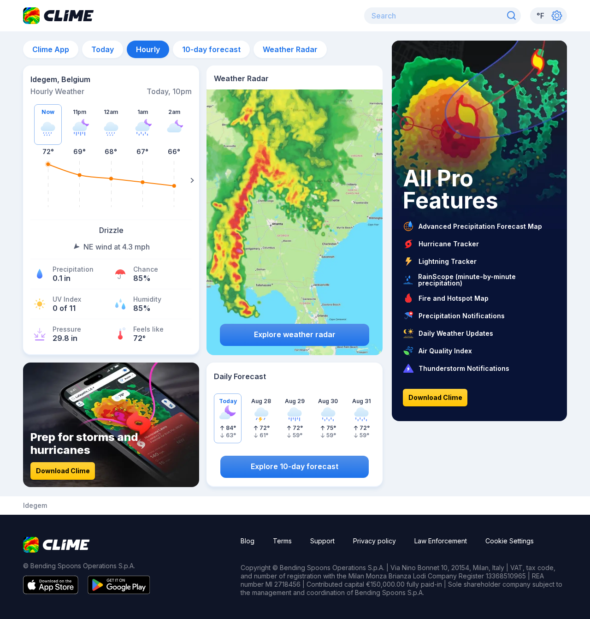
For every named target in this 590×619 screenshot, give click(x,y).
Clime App (50, 49)
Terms (282, 541)
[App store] (50, 591)
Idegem (35, 505)
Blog (247, 541)
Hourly (148, 49)
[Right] (192, 180)
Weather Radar (290, 49)
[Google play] (119, 591)
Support (322, 541)
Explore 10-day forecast (294, 466)
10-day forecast (211, 49)
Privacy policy (374, 541)
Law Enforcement (440, 541)
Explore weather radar (295, 334)
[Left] (30, 180)
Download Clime (63, 471)
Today (102, 49)
